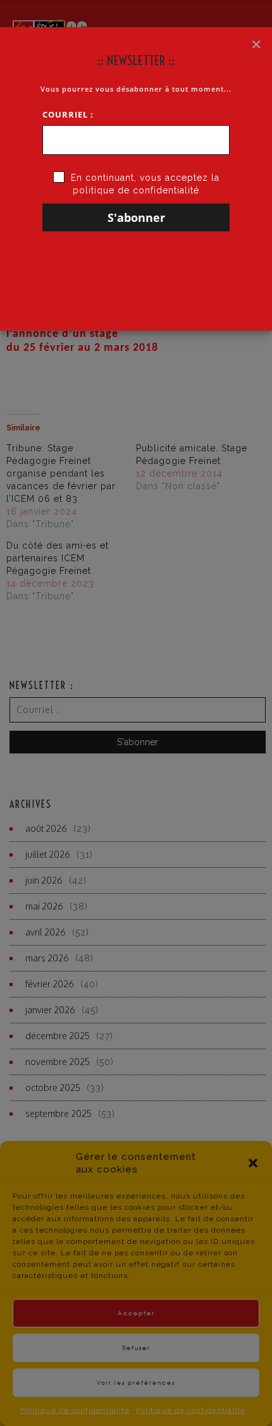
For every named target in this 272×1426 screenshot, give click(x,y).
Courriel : (68, 114)
